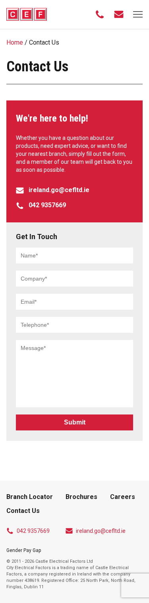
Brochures (81, 497)
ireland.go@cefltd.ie (101, 531)
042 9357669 (33, 531)
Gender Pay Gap (23, 550)
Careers (122, 497)
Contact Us (23, 511)
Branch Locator (29, 497)
